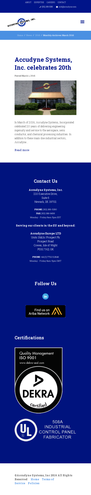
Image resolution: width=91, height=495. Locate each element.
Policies (33, 483)
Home (20, 35)
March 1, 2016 (28, 75)
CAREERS (51, 2)
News (29, 35)
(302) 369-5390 (47, 6)
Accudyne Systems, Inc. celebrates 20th (43, 63)
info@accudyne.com (67, 6)
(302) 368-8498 (48, 213)
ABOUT (28, 2)
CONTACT (62, 2)
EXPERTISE (39, 2)
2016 (37, 35)
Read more (22, 150)
